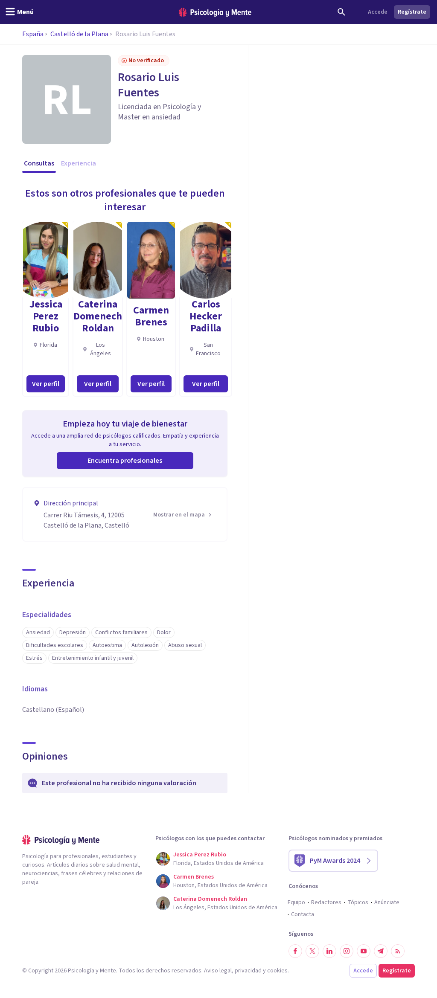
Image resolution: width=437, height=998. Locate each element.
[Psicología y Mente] (215, 12)
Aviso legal (218, 970)
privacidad (248, 970)
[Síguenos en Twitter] (312, 951)
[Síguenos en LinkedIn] (329, 951)
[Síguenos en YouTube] (363, 951)
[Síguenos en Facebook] (295, 951)
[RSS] (398, 951)
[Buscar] (341, 11)
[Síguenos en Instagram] (346, 951)
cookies (277, 970)
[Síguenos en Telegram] (380, 951)
